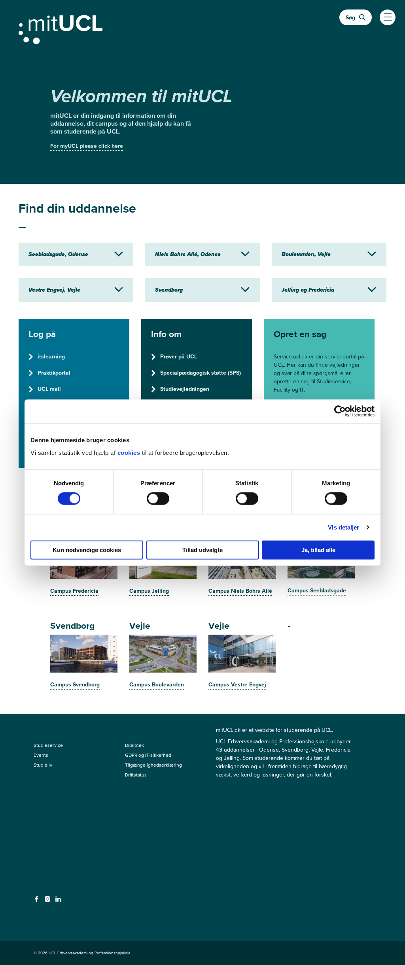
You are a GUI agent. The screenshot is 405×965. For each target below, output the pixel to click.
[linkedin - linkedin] (59, 901)
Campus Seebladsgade (317, 590)
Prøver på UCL (178, 356)
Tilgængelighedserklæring (153, 765)
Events (41, 755)
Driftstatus (136, 774)
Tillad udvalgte (202, 549)
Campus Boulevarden (156, 684)
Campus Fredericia (74, 591)
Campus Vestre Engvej (237, 684)
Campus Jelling (149, 591)
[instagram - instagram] (48, 901)
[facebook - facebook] (37, 901)
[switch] (158, 498)
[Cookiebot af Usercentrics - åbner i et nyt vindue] (340, 411)
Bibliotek (134, 745)
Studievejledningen (184, 389)
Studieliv (43, 765)
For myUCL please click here (86, 146)
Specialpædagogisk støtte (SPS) (200, 373)
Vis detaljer (343, 527)
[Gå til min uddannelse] (202, 28)
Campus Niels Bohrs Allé (240, 591)
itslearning (51, 356)
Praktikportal (54, 373)
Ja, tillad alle (318, 549)
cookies (129, 452)
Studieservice (48, 745)
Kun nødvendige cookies (87, 549)
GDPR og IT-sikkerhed (148, 755)
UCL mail (49, 389)
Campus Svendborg (75, 684)
